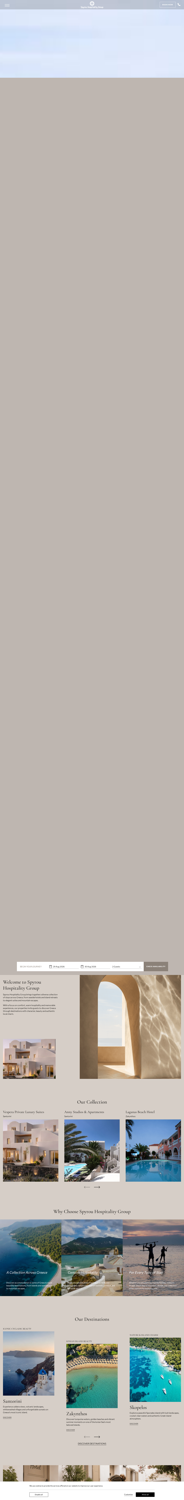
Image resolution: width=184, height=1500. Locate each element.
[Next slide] (97, 1186)
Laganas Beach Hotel (140, 1112)
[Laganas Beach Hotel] (153, 1150)
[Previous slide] (87, 1186)
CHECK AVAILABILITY (155, 966)
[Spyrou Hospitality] (92, 4)
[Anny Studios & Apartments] (92, 1150)
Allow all (145, 1494)
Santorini (7, 1116)
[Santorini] (28, 1363)
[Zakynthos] (92, 1376)
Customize (128, 1494)
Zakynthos (130, 1116)
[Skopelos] (155, 1370)
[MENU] (7, 5)
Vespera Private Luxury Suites (23, 1112)
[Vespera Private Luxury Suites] (30, 1150)
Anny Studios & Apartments (84, 1112)
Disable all (39, 1494)
